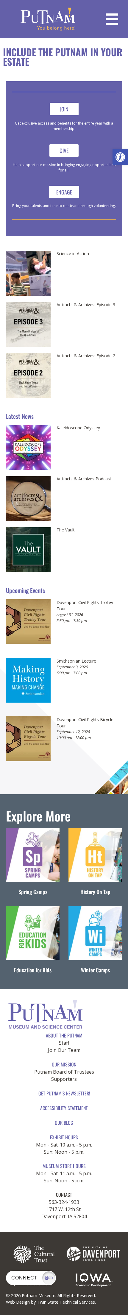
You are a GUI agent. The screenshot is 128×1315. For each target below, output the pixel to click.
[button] (120, 157)
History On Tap (95, 892)
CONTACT (64, 1194)
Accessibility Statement (64, 1108)
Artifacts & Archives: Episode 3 (86, 304)
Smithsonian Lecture (76, 661)
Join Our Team (64, 1050)
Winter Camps (95, 970)
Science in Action (73, 253)
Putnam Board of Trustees (64, 1072)
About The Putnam (64, 1035)
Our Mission (64, 1064)
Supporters (64, 1079)
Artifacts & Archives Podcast (84, 479)
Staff (64, 1043)
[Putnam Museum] (48, 19)
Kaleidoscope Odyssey (78, 427)
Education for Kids (32, 970)
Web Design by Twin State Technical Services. (51, 1302)
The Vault (66, 530)
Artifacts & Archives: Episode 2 (86, 355)
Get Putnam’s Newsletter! (64, 1093)
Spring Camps (32, 892)
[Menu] (112, 19)
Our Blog (64, 1122)
